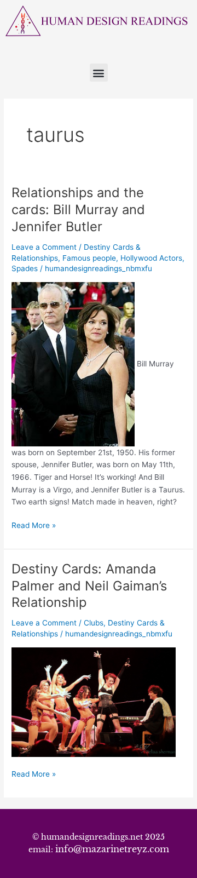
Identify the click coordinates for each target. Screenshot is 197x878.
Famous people (89, 258)
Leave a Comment (44, 247)
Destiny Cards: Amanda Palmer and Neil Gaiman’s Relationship (89, 586)
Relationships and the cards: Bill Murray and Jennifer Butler (78, 209)
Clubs (93, 622)
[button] (99, 73)
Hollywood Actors (151, 258)
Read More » (33, 524)
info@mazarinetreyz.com (112, 848)
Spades (24, 268)
